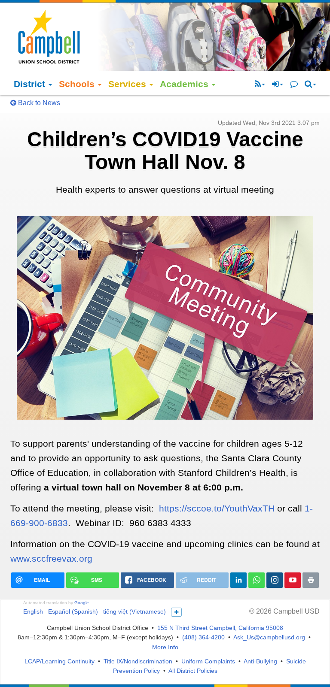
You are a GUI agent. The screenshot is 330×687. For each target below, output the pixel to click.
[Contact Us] (294, 84)
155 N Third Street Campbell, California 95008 (220, 627)
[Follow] (260, 84)
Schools (78, 84)
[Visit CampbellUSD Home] (49, 36)
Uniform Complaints (208, 661)
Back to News (38, 102)
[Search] (310, 84)
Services (128, 84)
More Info (165, 647)
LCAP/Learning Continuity (59, 661)
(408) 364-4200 (203, 637)
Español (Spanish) (73, 611)
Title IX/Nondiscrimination (138, 661)
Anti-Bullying (260, 661)
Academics (185, 84)
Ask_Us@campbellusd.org (269, 637)
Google (81, 602)
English (33, 611)
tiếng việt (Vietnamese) (134, 611)
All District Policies (192, 670)
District (31, 84)
